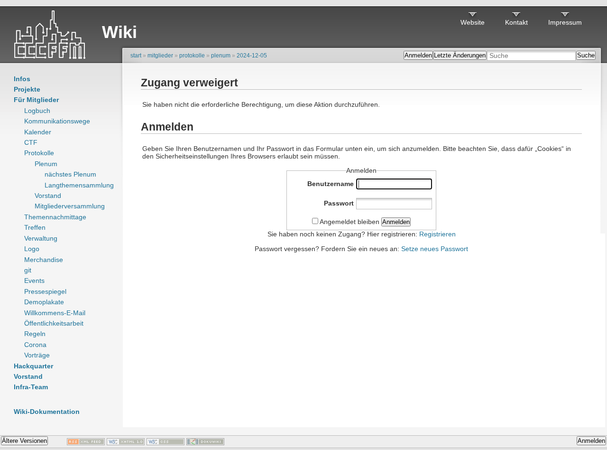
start (135, 55)
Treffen (35, 227)
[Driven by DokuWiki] (205, 443)
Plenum (46, 164)
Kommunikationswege (57, 121)
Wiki (119, 32)
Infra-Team (31, 387)
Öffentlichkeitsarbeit (53, 323)
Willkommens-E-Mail (54, 313)
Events (34, 280)
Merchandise (43, 259)
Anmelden (418, 55)
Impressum (565, 22)
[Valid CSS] (165, 443)
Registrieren (437, 234)
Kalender (37, 132)
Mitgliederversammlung (70, 206)
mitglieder (160, 55)
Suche (586, 55)
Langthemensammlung (79, 185)
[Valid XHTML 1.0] (126, 443)
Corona (35, 344)
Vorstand (48, 195)
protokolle (192, 55)
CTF (30, 142)
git (27, 270)
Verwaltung (40, 238)
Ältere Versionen (24, 440)
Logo (31, 249)
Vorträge (37, 355)
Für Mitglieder (36, 99)
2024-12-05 (252, 55)
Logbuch (37, 110)
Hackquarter (33, 366)
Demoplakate (44, 302)
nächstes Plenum (70, 174)
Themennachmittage (55, 217)
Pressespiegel (45, 291)
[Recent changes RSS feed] (86, 443)
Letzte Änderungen (460, 55)
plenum (220, 55)
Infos (22, 79)
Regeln (35, 334)
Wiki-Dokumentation (47, 411)
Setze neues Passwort (434, 249)
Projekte (27, 89)
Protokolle (39, 153)
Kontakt (516, 22)
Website (472, 22)
